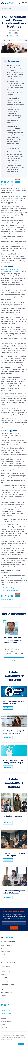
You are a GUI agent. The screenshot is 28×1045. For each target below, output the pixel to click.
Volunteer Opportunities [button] (7, 981)
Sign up (14, 928)
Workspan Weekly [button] (18, 918)
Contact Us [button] (4, 958)
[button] (7, 3)
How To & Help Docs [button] (6, 992)
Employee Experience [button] (8, 40)
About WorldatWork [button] (6, 945)
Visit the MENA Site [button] (6, 1013)
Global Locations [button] (5, 951)
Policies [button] (3, 1024)
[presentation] (2, 8)
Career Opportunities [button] (6, 966)
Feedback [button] (3, 995)
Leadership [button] (4, 948)
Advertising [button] (4, 974)
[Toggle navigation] (25, 3)
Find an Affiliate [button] (5, 978)
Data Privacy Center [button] (6, 1021)
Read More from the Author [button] (14, 660)
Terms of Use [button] (4, 1027)
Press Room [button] (4, 955)
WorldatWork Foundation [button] (7, 984)
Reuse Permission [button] (6, 185)
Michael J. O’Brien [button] (15, 36)
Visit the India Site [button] (5, 1010)
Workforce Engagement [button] (11, 588)
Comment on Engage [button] (10, 605)
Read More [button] (7, 708)
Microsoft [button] (19, 196)
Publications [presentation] (7, 8)
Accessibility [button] (4, 1018)
